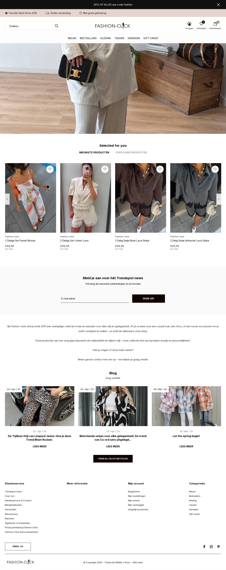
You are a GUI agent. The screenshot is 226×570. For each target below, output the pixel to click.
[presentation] (7, 199)
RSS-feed (138, 562)
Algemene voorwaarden (17, 523)
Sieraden (134, 38)
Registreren (134, 491)
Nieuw (72, 38)
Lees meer (39, 446)
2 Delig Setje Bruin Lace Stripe (132, 240)
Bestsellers (88, 38)
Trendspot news (13, 491)
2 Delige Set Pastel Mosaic (20, 240)
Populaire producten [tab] (131, 152)
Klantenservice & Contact (18, 500)
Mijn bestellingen (136, 496)
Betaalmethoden (13, 505)
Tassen (119, 38)
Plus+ (128, 562)
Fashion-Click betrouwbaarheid (21, 532)
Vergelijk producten (138, 509)
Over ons (9, 496)
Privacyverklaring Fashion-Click (21, 527)
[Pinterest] (218, 546)
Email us (18, 546)
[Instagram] (211, 546)
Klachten (9, 518)
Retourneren (11, 514)
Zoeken (56, 26)
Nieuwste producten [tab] (94, 152)
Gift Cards (150, 38)
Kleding (105, 38)
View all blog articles (113, 458)
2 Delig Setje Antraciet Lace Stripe (189, 240)
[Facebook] (204, 546)
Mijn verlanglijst (136, 505)
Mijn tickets (134, 500)
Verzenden (10, 509)
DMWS (118, 562)
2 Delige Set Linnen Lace (74, 240)
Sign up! (148, 298)
